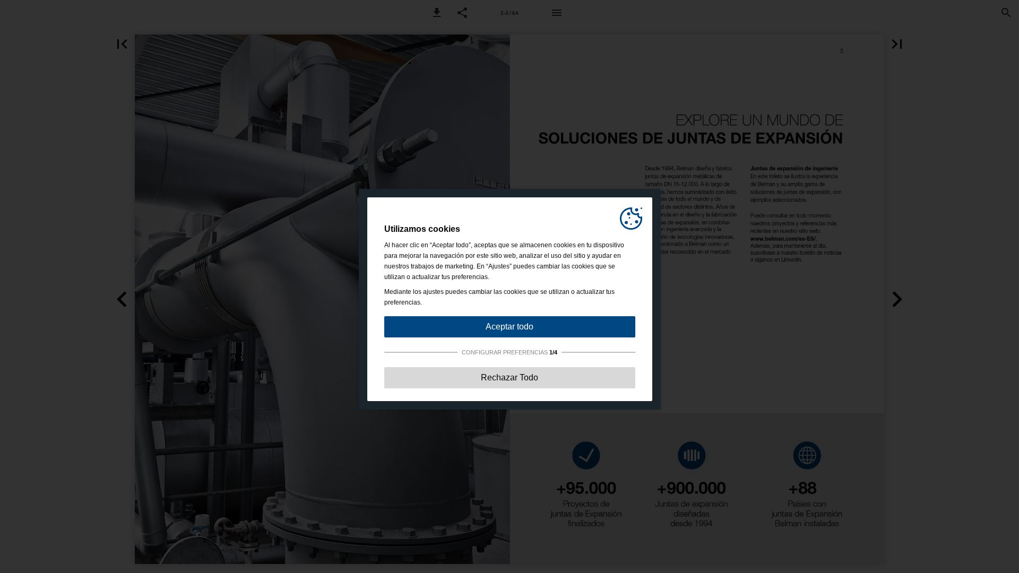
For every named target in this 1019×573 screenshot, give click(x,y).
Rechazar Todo (509, 377)
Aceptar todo (509, 326)
